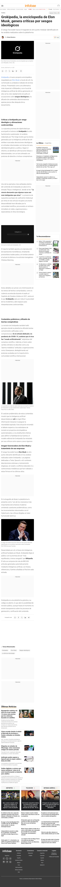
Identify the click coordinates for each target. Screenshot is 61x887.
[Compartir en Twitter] (9, 71)
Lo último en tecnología (8, 653)
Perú (19, 865)
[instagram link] (10, 858)
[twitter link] (7, 858)
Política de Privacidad (54, 856)
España (19, 857)
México (18, 862)
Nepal (22, 9)
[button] (2, 6)
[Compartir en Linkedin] (12, 71)
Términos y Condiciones (54, 854)
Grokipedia (5, 77)
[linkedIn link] (10, 862)
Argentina (42, 853)
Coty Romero (53, 9)
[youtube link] (4, 862)
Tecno (3, 13)
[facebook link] (4, 858)
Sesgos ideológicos (25, 650)
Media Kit (42, 865)
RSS (19, 872)
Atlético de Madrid (8, 9)
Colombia (19, 855)
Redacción (30, 853)
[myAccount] (58, 6)
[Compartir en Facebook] (6, 71)
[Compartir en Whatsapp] (2, 71)
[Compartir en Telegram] (16, 71)
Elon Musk (15, 80)
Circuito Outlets (16, 9)
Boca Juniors (36, 9)
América (19, 853)
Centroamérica (18, 867)
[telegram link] (7, 862)
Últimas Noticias (19, 869)
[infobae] (30, 5)
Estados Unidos (18, 860)
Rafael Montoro (11, 37)
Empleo (30, 855)
